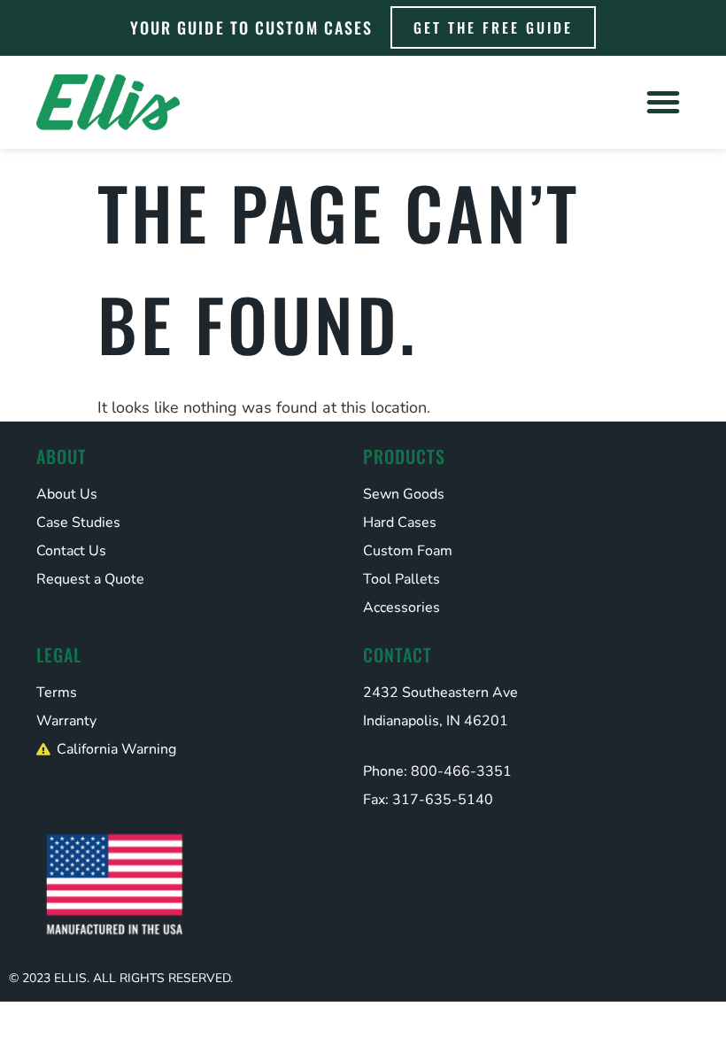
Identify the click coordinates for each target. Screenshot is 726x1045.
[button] (663, 101)
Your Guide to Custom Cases (252, 27)
